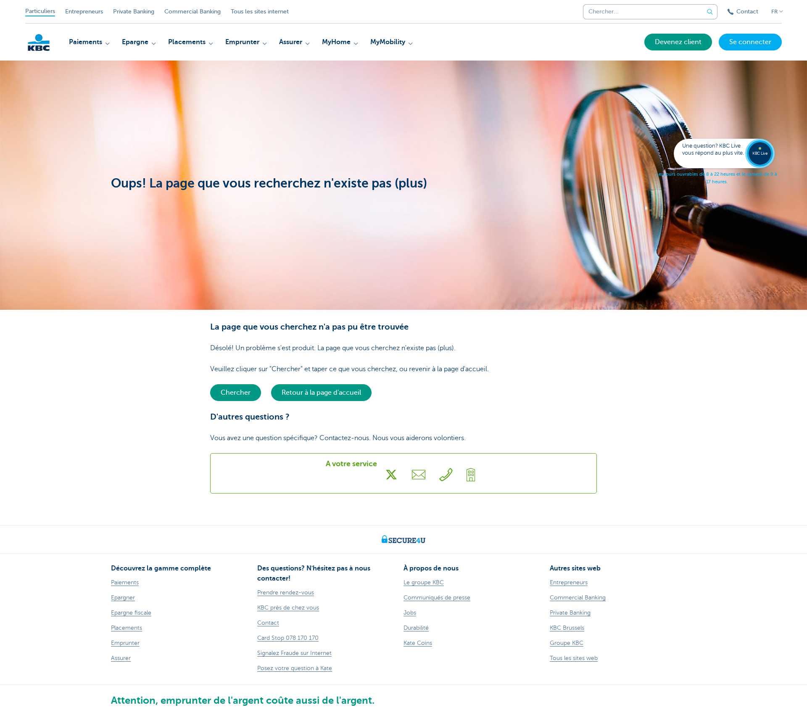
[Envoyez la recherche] (709, 11)
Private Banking (133, 11)
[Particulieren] (38, 42)
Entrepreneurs (84, 11)
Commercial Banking (192, 11)
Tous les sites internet (260, 11)
